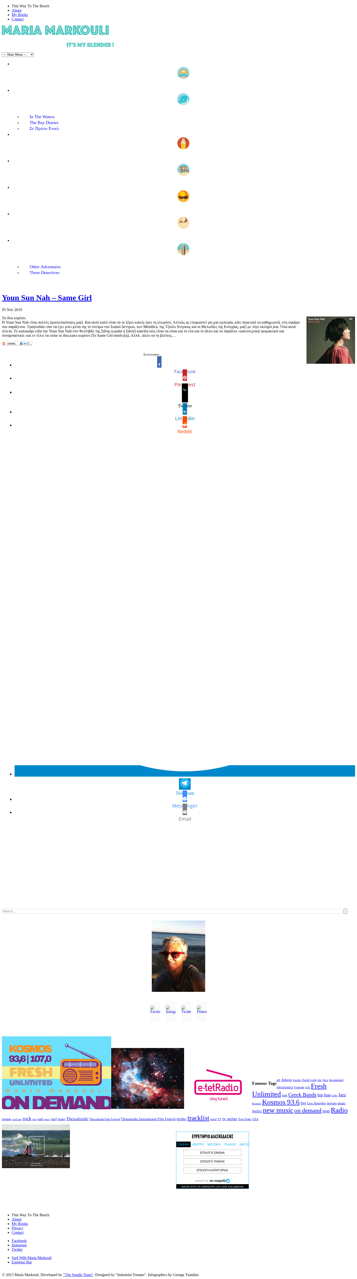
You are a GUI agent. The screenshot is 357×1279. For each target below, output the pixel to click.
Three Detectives (45, 272)
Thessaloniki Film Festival (104, 1119)
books (297, 1080)
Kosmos (256, 1103)
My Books (20, 15)
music (342, 1103)
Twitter (17, 1249)
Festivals (299, 1087)
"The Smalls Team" (78, 1275)
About (16, 10)
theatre (61, 1119)
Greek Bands (302, 1095)
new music (278, 1110)
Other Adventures (45, 266)
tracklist (198, 1118)
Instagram (19, 1245)
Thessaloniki (77, 1119)
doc (320, 1080)
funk (284, 1095)
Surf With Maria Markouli (31, 1258)
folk (307, 1087)
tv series (229, 1118)
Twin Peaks (244, 1119)
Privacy (17, 1228)
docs (325, 1080)
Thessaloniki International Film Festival (148, 1119)
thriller (182, 1119)
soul (40, 1119)
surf (54, 1119)
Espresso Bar (22, 1262)
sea (34, 1119)
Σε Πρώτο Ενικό (44, 128)
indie (334, 1095)
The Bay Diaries (44, 122)
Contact (18, 19)
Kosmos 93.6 (281, 1102)
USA (255, 1119)
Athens (286, 1080)
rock (27, 1118)
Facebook (19, 1241)
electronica (285, 1087)
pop (326, 1110)
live (303, 1103)
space (47, 1119)
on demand (308, 1110)
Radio (339, 1110)
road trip (17, 1119)
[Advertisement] (147, 870)
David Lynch (309, 1080)
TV (219, 1119)
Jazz (342, 1094)
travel (213, 1119)
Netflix (257, 1111)
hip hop (324, 1094)
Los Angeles (316, 1103)
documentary (336, 1080)
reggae (6, 1119)
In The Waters (42, 116)
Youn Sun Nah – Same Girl (47, 297)
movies (332, 1103)
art (278, 1080)
